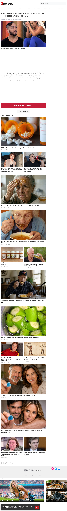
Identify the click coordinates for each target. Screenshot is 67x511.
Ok (36, 507)
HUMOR (54, 8)
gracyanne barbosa (12, 464)
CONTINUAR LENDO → (23, 106)
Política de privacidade (9, 469)
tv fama (19, 464)
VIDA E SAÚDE (20, 8)
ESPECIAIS (60, 8)
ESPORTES (28, 8)
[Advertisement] (23, 62)
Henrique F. (19, 19)
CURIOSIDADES (46, 8)
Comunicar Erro (22, 111)
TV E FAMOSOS (11, 8)
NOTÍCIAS (3, 8)
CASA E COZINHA (37, 8)
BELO (4, 464)
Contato (3, 469)
